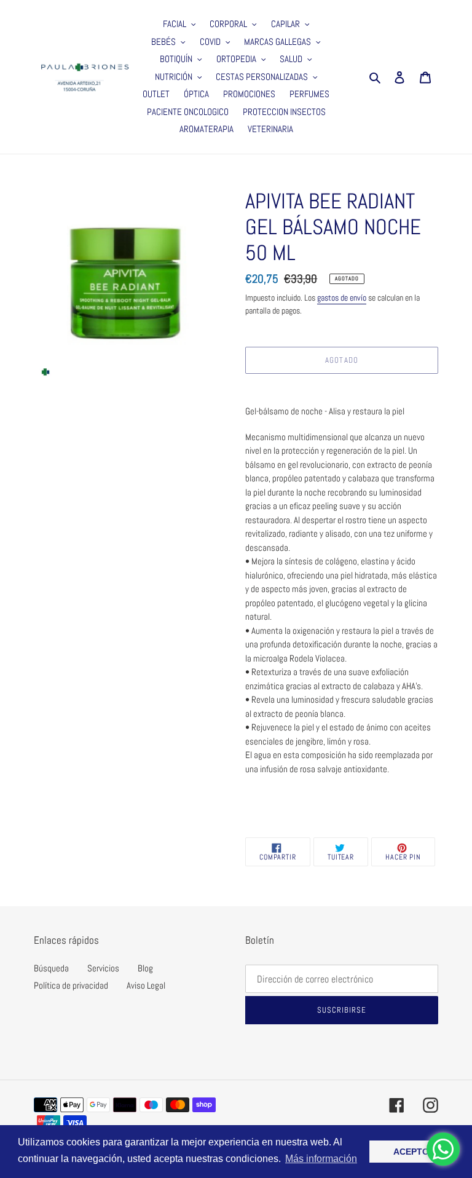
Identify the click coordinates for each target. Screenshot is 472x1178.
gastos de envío (341, 297)
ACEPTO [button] (411, 1151)
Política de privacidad (71, 985)
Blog (145, 968)
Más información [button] (321, 1158)
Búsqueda (51, 968)
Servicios (103, 968)
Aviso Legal (146, 985)
